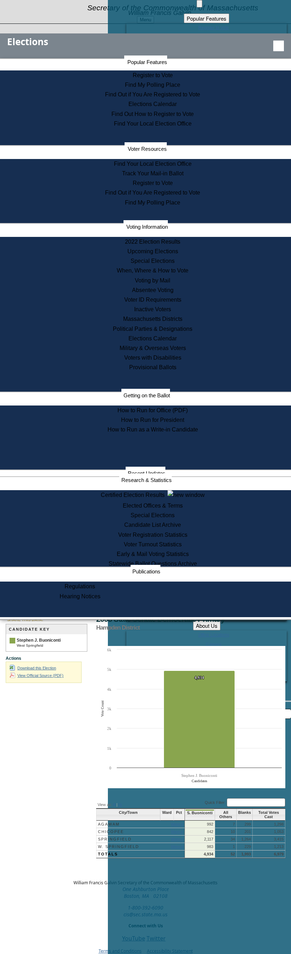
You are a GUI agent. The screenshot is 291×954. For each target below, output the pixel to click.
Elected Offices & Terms (153, 506)
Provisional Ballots (152, 367)
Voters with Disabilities (152, 358)
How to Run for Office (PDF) (152, 410)
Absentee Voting (153, 290)
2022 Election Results (152, 242)
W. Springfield (118, 846)
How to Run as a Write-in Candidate (153, 429)
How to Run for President (152, 420)
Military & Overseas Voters (153, 348)
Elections (27, 41)
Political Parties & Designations (152, 329)
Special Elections (153, 261)
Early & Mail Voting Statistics (153, 554)
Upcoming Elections (152, 251)
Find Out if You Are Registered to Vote (152, 94)
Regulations (80, 586)
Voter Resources (147, 149)
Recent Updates (146, 473)
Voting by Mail (152, 280)
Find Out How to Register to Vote (152, 114)
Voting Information (147, 227)
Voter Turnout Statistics (153, 544)
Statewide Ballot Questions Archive (153, 564)
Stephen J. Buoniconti (39, 640)
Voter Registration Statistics (152, 535)
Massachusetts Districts (152, 319)
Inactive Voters (152, 309)
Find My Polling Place (152, 85)
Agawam (109, 824)
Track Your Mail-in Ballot (152, 173)
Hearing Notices (80, 596)
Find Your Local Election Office (153, 124)
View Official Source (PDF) (40, 675)
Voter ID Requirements (152, 300)
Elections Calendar (152, 104)
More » (177, 824)
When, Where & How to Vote (152, 270)
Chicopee (111, 832)
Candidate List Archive (152, 525)
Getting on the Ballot (146, 395)
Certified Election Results (134, 495)
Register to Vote (153, 75)
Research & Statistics (146, 480)
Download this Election (36, 668)
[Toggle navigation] (278, 46)
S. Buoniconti (200, 813)
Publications (146, 571)
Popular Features (147, 62)
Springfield (115, 839)
